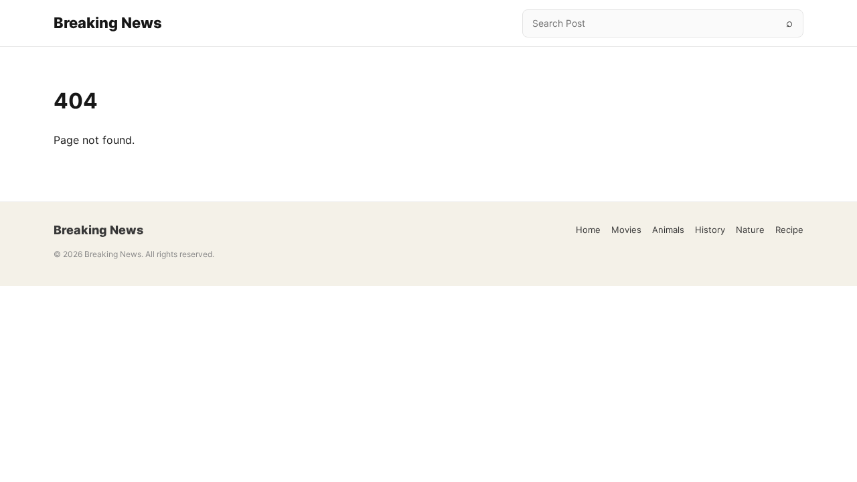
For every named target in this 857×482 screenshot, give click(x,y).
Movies (626, 229)
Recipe (789, 229)
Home (588, 229)
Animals (668, 229)
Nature (750, 229)
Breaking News (108, 23)
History (710, 229)
